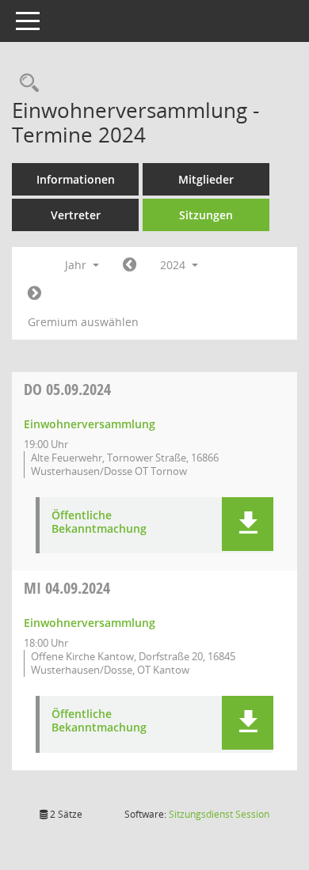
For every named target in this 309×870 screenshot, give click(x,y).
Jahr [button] (77, 264)
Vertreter (76, 214)
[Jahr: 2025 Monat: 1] (34, 293)
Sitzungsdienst (219, 814)
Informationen (75, 179)
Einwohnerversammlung (89, 423)
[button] (247, 524)
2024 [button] (174, 264)
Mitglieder (206, 179)
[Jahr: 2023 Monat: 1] (129, 265)
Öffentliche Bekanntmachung (99, 522)
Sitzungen (206, 214)
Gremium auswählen (83, 321)
